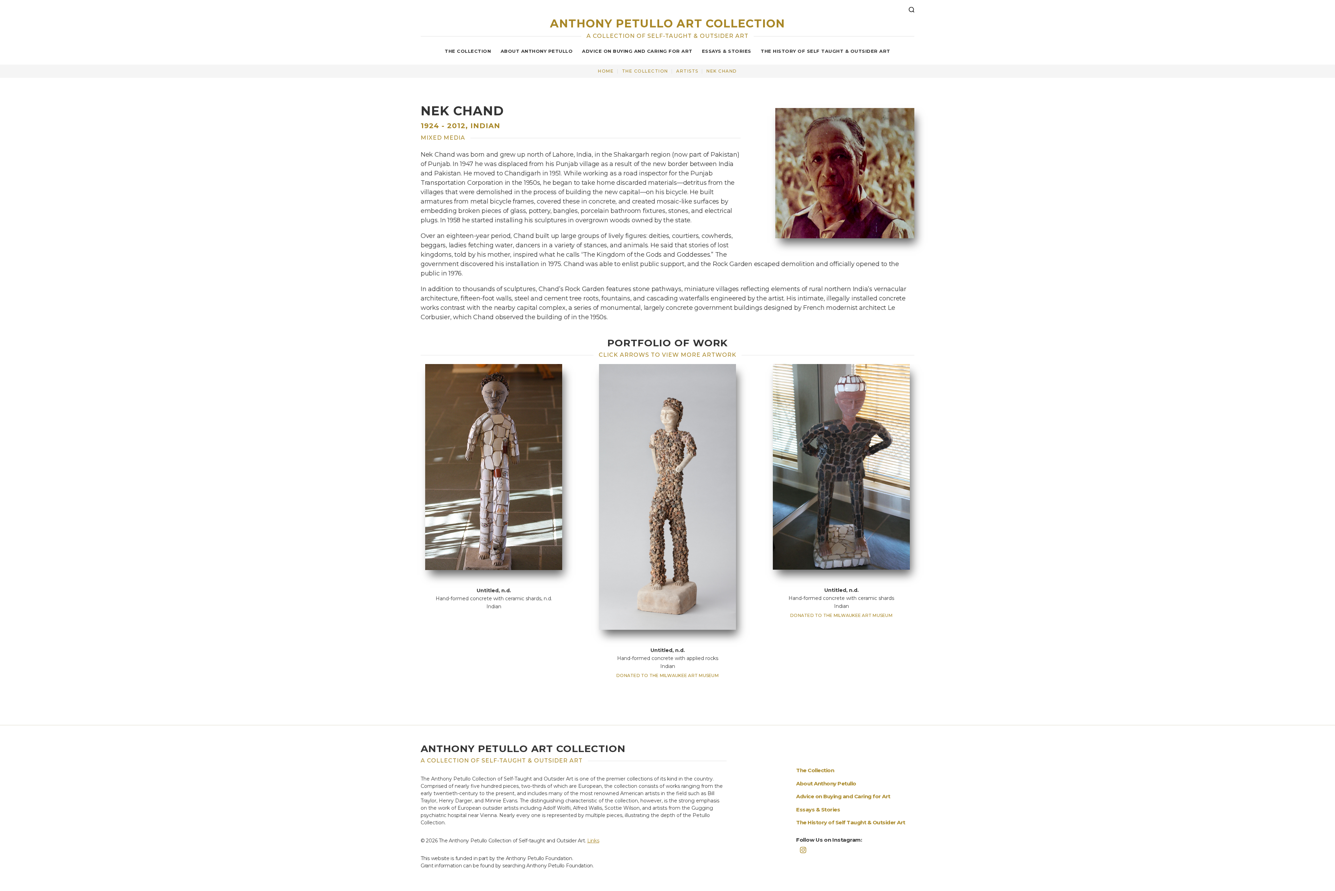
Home (606, 71)
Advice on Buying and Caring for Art (637, 51)
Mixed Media (443, 137)
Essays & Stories (726, 51)
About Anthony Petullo (537, 51)
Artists (687, 71)
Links (593, 841)
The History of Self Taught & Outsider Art (825, 51)
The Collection (468, 51)
